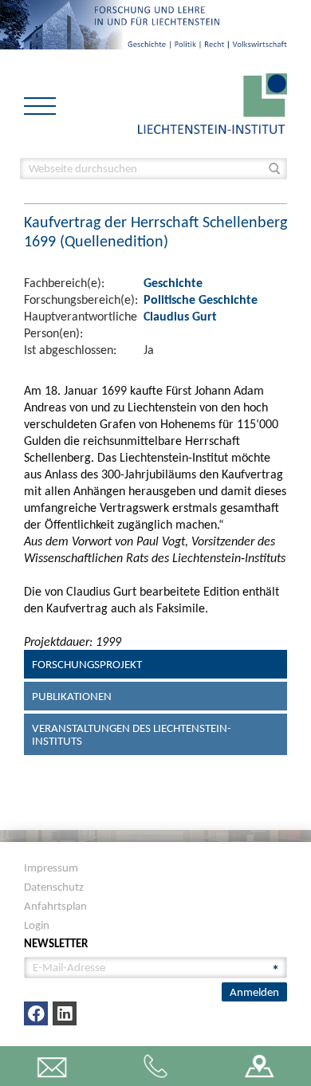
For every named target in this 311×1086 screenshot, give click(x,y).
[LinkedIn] (65, 1013)
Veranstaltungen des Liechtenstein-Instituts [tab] (131, 734)
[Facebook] (36, 1013)
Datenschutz (54, 886)
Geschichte (173, 282)
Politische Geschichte (201, 299)
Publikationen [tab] (72, 696)
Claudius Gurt (180, 316)
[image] (212, 102)
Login (36, 925)
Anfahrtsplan (55, 906)
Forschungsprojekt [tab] (87, 664)
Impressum (51, 867)
